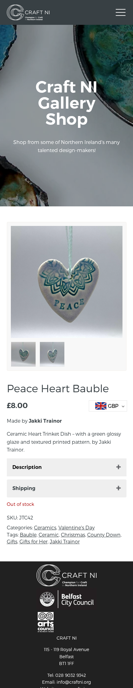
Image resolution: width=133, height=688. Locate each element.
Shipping (23, 488)
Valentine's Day (76, 527)
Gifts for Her (33, 541)
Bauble (28, 534)
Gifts (12, 541)
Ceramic (49, 534)
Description (27, 467)
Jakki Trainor (65, 541)
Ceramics (45, 527)
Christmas (73, 534)
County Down (104, 534)
